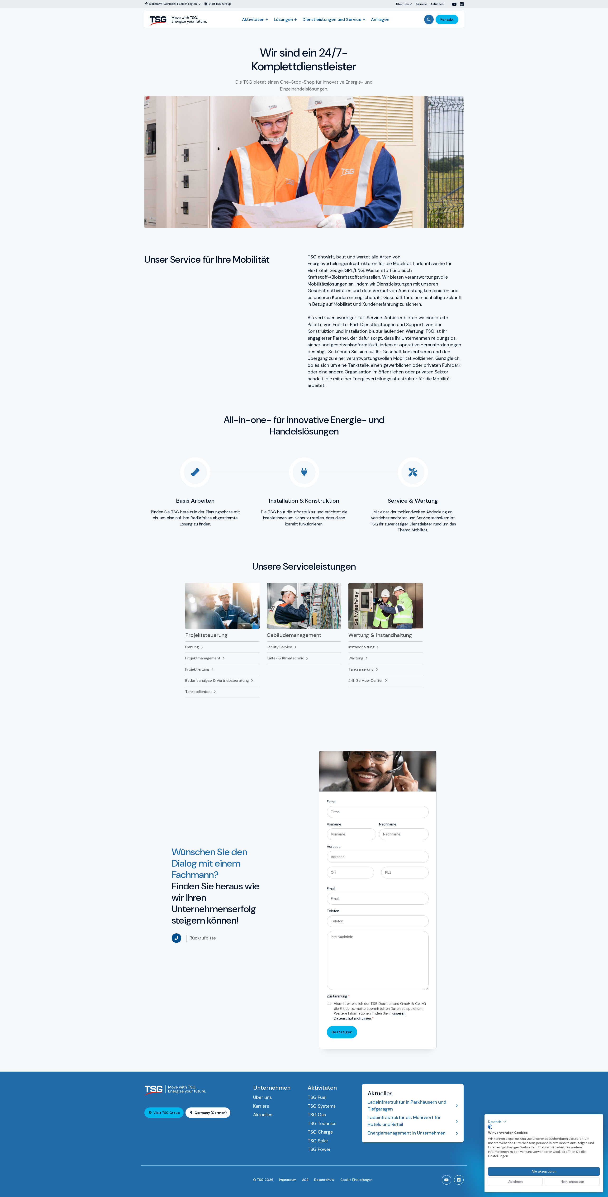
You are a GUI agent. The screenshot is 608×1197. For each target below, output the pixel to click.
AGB (305, 1180)
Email (331, 888)
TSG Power (319, 1149)
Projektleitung (197, 669)
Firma (331, 801)
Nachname (387, 824)
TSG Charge (320, 1132)
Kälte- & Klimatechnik (285, 658)
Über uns (402, 4)
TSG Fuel (317, 1097)
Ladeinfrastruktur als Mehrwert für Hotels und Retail (404, 1121)
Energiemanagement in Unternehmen (407, 1133)
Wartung (355, 658)
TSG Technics (322, 1123)
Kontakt (447, 19)
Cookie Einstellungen (356, 1180)
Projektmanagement (202, 658)
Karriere (421, 4)
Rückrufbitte (203, 938)
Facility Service (279, 646)
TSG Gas (317, 1115)
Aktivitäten (253, 19)
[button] (497, 1122)
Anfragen (380, 19)
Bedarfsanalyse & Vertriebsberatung (217, 680)
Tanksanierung (361, 669)
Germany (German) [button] (211, 1113)
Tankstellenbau (198, 691)
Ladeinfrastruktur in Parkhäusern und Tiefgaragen (407, 1105)
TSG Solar (318, 1141)
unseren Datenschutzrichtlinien (369, 1016)
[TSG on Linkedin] (460, 4)
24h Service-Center (365, 680)
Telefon (333, 911)
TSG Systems (322, 1106)
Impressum (287, 1180)
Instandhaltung (361, 646)
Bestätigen (342, 1032)
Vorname (334, 824)
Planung (192, 646)
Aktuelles (437, 4)
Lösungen (283, 19)
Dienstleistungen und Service (332, 19)
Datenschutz (324, 1180)
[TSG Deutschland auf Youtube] (452, 4)
